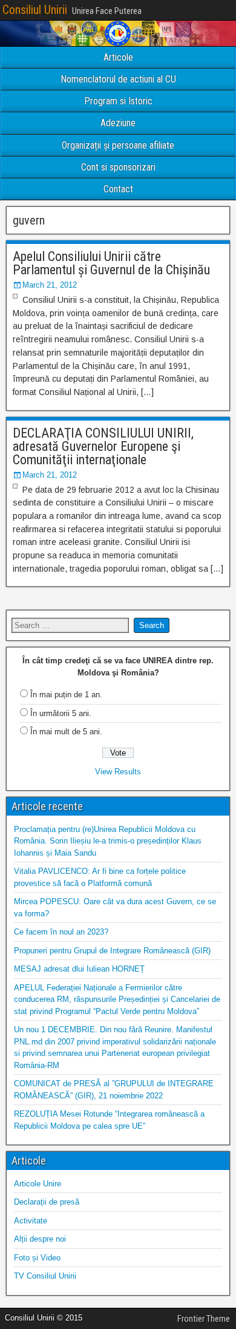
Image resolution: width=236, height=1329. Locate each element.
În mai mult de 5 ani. (66, 731)
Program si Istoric (118, 101)
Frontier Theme (203, 1318)
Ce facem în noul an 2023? (61, 931)
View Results (118, 771)
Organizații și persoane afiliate (118, 145)
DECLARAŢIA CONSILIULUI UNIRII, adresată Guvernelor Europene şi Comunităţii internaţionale (103, 446)
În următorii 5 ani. (60, 713)
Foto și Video (37, 1257)
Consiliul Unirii (34, 9)
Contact (118, 189)
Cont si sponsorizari (118, 167)
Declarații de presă (46, 1201)
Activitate (30, 1220)
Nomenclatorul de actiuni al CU (118, 79)
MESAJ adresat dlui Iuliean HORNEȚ (79, 968)
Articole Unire (37, 1183)
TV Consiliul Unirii (45, 1275)
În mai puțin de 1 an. (66, 694)
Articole (118, 57)
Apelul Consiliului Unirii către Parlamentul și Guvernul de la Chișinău (111, 263)
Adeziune (118, 123)
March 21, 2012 (49, 284)
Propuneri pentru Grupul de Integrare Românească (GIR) (112, 950)
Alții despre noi (40, 1238)
